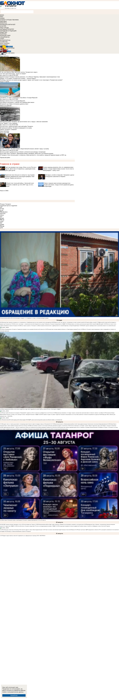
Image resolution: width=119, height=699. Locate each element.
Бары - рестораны (9, 53)
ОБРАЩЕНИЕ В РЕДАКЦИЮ (8, 31)
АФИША (2, 18)
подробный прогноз (5, 205)
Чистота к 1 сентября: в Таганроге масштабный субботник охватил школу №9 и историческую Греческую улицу (43, 429)
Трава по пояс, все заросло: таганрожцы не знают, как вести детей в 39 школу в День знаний (75, 322)
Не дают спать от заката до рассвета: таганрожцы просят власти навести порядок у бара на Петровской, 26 (27, 424)
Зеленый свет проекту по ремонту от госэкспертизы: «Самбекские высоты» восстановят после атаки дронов (27, 322)
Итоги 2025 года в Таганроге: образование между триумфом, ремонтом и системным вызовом (26, 153)
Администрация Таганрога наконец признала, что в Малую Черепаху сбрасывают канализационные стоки (30, 77)
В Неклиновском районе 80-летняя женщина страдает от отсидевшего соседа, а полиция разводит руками (24, 318)
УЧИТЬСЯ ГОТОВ (9, 48)
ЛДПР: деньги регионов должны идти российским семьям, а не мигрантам (45, 419)
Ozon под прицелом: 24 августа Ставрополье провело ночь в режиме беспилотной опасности (24, 329)
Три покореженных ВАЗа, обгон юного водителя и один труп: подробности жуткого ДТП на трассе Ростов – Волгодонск (30, 409)
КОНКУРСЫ (3, 23)
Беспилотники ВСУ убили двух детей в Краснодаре (14, 419)
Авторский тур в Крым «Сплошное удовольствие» (14, 104)
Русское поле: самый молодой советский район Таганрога (16, 126)
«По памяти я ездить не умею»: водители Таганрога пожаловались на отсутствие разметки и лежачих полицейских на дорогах (70, 414)
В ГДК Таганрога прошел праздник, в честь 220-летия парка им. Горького (19, 524)
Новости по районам (5, 105)
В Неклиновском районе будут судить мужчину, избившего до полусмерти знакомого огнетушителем (61, 524)
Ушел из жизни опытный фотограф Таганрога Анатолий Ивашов (60, 529)
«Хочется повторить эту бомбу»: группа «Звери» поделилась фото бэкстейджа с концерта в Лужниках (93, 425)
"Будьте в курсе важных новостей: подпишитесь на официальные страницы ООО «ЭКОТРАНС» (24, 535)
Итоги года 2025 (4, 132)
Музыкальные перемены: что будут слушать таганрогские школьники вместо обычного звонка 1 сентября (79, 412)
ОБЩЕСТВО (3, 32)
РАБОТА (10, 46)
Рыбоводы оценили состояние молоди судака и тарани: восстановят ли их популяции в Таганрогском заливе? (31, 80)
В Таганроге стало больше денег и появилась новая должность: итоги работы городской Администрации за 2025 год (33, 155)
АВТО (1, 16)
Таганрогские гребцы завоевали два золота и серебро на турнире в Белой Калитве (78, 427)
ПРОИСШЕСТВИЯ (5, 35)
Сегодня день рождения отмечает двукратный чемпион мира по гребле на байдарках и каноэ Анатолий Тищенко (84, 526)
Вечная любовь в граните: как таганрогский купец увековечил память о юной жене (48, 425)
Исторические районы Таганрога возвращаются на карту (16, 128)
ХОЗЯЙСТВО (4, 42)
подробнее (14, 205)
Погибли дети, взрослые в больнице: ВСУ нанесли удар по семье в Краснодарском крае (22, 529)
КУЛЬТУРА (3, 26)
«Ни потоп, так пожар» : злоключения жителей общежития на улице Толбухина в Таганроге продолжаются (37, 324)
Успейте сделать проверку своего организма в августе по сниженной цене (99, 325)
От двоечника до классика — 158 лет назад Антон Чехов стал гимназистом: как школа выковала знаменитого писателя (30, 427)
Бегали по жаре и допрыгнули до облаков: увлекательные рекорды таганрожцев (22, 152)
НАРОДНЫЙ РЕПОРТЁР (7, 29)
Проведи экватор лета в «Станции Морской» (12, 101)
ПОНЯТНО (14, 695)
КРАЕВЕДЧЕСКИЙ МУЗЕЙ (7, 24)
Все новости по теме (6, 75)
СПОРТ (2, 38)
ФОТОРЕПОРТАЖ (5, 40)
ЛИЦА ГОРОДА (4, 27)
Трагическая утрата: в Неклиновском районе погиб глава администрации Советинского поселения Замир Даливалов (80, 424)
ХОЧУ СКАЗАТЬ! (5, 43)
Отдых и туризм (4, 81)
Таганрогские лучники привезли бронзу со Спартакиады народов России (64, 329)
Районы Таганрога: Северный (8, 129)
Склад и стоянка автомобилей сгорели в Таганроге (19, 531)
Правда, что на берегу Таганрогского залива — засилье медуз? (18, 78)
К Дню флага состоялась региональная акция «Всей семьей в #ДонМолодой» (86, 324)
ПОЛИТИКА (3, 34)
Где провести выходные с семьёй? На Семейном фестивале (17, 102)
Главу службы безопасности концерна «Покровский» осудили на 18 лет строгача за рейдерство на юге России (28, 412)
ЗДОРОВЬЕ (3, 21)
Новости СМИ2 (4, 190)
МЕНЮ (2, 15)
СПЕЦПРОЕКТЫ (4, 37)
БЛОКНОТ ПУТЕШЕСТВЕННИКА (9, 20)
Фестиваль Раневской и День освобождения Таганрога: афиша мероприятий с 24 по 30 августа (24, 520)
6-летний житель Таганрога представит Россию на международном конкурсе (34, 526)
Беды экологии (4, 56)
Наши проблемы (4, 131)
